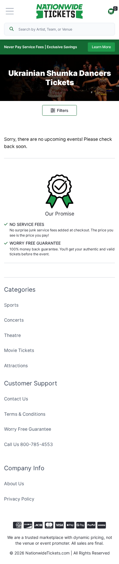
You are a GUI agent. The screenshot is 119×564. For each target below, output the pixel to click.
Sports (11, 305)
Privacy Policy (19, 499)
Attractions (16, 365)
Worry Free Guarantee (27, 429)
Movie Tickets (19, 350)
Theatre (12, 335)
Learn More (101, 47)
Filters (62, 110)
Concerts (14, 320)
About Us (14, 483)
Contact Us (16, 399)
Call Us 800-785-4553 (28, 444)
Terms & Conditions (24, 414)
